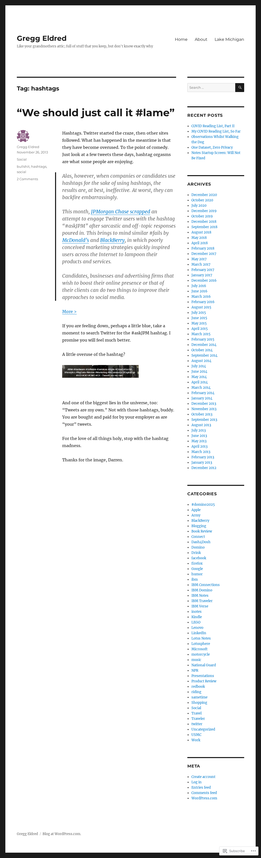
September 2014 (204, 355)
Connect (198, 537)
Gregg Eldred (42, 38)
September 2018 (204, 227)
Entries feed (201, 787)
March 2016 (201, 296)
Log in (196, 782)
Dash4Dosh (201, 542)
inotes (196, 611)
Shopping (199, 702)
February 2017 (202, 270)
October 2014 (202, 350)
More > (69, 311)
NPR (194, 670)
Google (197, 569)
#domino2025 (203, 504)
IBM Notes (199, 595)
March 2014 (201, 387)
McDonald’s (75, 240)
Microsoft (199, 649)
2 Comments (27, 179)
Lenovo (197, 628)
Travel (196, 713)
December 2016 (204, 280)
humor (197, 574)
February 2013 (202, 457)
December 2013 (203, 403)
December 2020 (204, 195)
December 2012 (203, 468)
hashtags (38, 166)
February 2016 (203, 302)
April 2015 (199, 329)
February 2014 (202, 393)
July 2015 (198, 312)
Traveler (198, 719)
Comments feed (204, 793)
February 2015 (202, 339)
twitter (196, 724)
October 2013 (201, 414)
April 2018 (199, 243)
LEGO (195, 622)
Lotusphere (200, 644)
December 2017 (203, 254)
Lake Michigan (229, 39)
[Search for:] (211, 87)
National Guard (203, 665)
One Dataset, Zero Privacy (212, 147)
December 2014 (203, 345)
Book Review (201, 531)
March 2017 (201, 264)
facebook (198, 558)
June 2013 (199, 436)
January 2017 (201, 275)
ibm (194, 579)
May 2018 (199, 238)
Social (22, 159)
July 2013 (198, 430)
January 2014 (201, 398)
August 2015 (201, 307)
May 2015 (199, 323)
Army (195, 515)
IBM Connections (205, 585)
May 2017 (199, 259)
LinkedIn (198, 633)
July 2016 (198, 286)
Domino (198, 547)
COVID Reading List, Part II (212, 126)
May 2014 (199, 377)
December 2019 (204, 211)
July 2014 (198, 366)
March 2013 (200, 452)
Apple (196, 510)
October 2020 (202, 200)
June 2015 (199, 318)
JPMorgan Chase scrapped (120, 212)
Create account (203, 777)
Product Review (203, 681)
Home (181, 39)
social (21, 172)
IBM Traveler (202, 601)
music (196, 660)
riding (196, 692)
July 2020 (198, 205)
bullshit (23, 166)
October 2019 (202, 216)
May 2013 (198, 441)
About (201, 39)
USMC (196, 735)
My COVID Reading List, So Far (216, 131)
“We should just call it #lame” (96, 112)
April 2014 (199, 382)
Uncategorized (203, 729)
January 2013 (201, 462)
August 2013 (201, 425)
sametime (199, 697)
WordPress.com (204, 798)
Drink (196, 553)
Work (195, 740)
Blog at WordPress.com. (62, 834)
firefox (197, 563)
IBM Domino (201, 590)
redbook (198, 686)
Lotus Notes (201, 638)
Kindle (196, 617)
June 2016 (199, 291)
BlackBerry (112, 240)
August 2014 (201, 361)
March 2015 (201, 334)
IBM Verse (199, 606)
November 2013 (203, 409)
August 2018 (201, 232)
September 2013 (204, 420)
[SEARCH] (239, 87)
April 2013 (199, 446)
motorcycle (200, 654)
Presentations (202, 676)
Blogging (198, 526)
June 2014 (199, 371)
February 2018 (202, 248)
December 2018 (203, 221)
